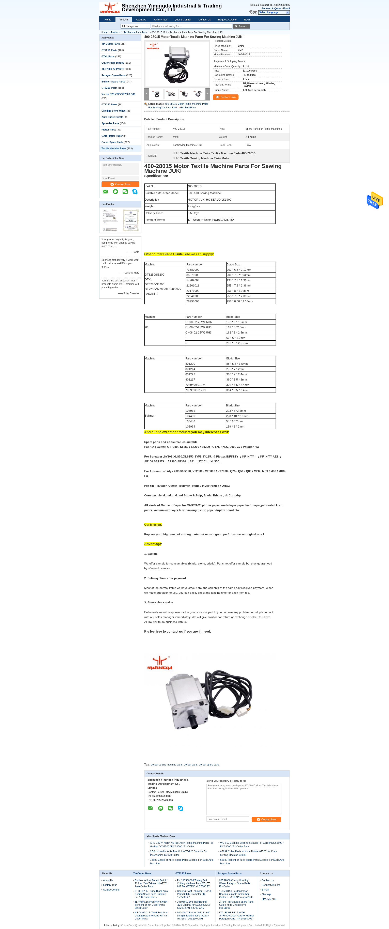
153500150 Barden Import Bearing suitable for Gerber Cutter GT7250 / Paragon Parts (236, 894)
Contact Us (205, 19)
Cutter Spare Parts (112, 142)
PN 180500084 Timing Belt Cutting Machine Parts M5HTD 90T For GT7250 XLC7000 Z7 (194, 883)
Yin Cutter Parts (111, 44)
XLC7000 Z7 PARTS (113, 69)
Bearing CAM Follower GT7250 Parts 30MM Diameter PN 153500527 (194, 894)
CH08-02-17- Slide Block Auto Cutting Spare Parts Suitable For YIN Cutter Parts (151, 894)
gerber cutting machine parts (166, 764)
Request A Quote (271, 8)
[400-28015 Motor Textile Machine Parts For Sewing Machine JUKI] (177, 64)
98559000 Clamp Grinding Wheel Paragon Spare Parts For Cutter (234, 883)
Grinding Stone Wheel (114, 110)
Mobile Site (270, 899)
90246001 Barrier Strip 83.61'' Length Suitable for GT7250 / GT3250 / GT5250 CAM (193, 915)
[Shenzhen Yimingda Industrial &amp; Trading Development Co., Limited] (110, 8)
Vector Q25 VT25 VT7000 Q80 (118, 94)
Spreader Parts (110, 123)
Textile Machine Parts (135, 32)
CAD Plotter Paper (112, 136)
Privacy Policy (111, 925)
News (247, 19)
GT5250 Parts (109, 88)
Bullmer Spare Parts (113, 81)
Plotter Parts (109, 129)
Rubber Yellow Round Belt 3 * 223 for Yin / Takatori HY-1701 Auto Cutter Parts (151, 883)
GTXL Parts (108, 56)
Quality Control (183, 19)
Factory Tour (160, 19)
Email (286, 8)
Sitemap (266, 894)
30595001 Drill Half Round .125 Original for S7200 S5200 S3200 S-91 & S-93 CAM (194, 904)
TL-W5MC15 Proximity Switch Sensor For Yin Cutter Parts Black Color (151, 904)
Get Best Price (188, 107)
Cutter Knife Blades (113, 62)
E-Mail (265, 889)
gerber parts (190, 764)
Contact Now (122, 184)
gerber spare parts (209, 764)
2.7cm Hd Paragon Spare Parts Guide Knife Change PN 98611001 (236, 904)
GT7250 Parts (109, 50)
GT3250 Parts (109, 104)
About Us (141, 19)
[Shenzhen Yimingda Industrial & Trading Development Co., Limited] (107, 193)
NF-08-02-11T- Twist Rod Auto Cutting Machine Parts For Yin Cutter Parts (151, 915)
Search (243, 26)
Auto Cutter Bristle (112, 117)
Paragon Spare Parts (114, 75)
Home (108, 19)
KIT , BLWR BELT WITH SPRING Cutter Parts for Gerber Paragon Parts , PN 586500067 (236, 915)
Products (123, 19)
